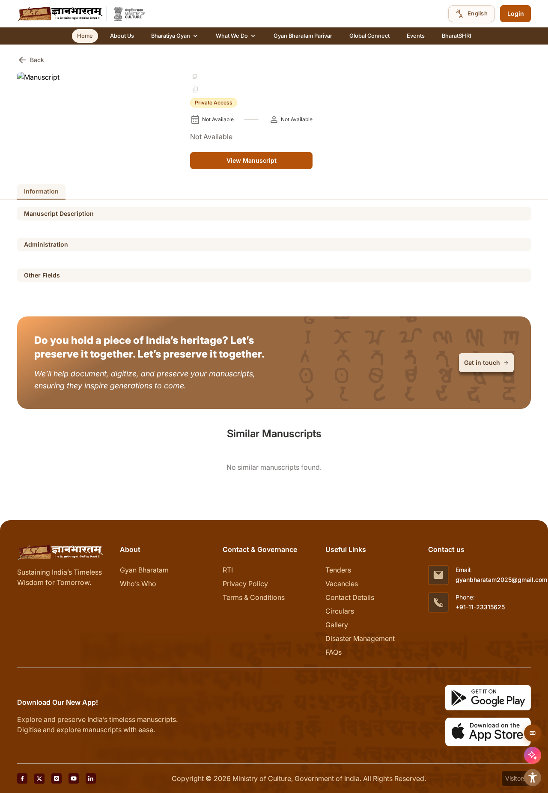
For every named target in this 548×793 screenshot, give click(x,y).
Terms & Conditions (254, 597)
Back (30, 60)
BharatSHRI (456, 36)
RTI (228, 570)
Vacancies (341, 583)
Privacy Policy (245, 583)
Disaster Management (360, 638)
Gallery (336, 624)
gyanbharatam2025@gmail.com (501, 579)
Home (85, 36)
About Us (122, 36)
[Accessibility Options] (532, 777)
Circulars (339, 611)
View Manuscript (251, 160)
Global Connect (369, 36)
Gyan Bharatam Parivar (303, 36)
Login (515, 13)
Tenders (338, 570)
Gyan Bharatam (144, 570)
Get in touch (482, 362)
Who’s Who (138, 583)
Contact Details (349, 597)
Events (416, 36)
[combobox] (471, 13)
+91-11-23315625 (480, 607)
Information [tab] (41, 191)
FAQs (333, 652)
